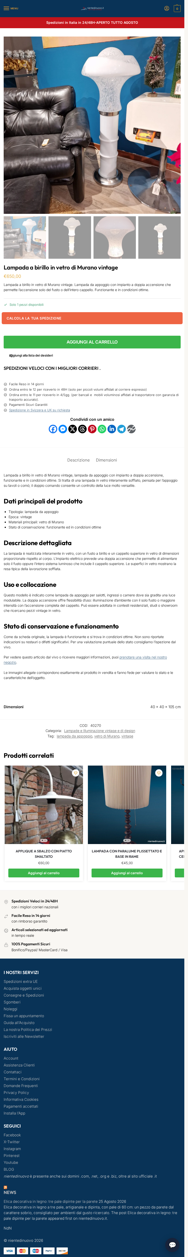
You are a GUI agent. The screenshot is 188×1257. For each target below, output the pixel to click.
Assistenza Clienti (19, 1065)
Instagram (12, 1148)
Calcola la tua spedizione (34, 318)
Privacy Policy (16, 1092)
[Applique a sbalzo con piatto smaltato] (44, 805)
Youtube (11, 1162)
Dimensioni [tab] (106, 460)
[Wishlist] (75, 773)
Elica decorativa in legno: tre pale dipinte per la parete (51, 1201)
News (10, 1192)
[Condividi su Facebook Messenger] (63, 429)
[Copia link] (131, 429)
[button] (177, 8)
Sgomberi (12, 1002)
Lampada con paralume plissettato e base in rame (127, 854)
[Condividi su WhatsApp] (102, 429)
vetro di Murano (106, 736)
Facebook (12, 1135)
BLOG (9, 1169)
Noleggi (10, 1009)
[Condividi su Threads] (82, 429)
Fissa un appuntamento (24, 1015)
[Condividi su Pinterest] (92, 429)
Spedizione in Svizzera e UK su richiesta (39, 410)
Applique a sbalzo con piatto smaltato (44, 854)
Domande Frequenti (21, 1085)
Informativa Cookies (21, 1099)
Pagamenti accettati (21, 1106)
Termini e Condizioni (22, 1079)
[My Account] (167, 8)
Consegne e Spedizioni (24, 995)
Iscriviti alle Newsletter (24, 1036)
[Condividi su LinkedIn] (111, 429)
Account (11, 1058)
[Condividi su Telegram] (121, 429)
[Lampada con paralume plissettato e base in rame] (127, 805)
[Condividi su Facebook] (53, 429)
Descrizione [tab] (78, 460)
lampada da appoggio (74, 736)
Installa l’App (14, 1113)
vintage (127, 736)
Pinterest (12, 1155)
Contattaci (13, 1072)
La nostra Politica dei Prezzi (28, 1029)
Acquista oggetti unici (23, 988)
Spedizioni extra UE (21, 981)
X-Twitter (12, 1142)
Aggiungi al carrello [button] (43, 873)
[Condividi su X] (72, 429)
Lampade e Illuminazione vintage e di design (99, 731)
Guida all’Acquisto (19, 1022)
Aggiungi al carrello (92, 342)
